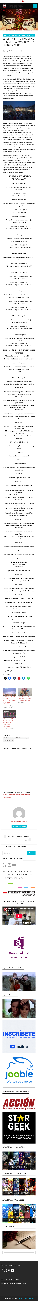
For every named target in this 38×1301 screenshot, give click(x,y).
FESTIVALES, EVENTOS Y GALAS (17, 35)
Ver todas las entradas (19, 826)
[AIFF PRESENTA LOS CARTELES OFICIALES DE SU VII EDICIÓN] (25, 692)
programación (8, 740)
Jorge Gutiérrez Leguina (12, 51)
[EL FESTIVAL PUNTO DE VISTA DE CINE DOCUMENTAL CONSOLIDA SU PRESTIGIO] (9, 714)
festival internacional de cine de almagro (16, 738)
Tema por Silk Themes (26, 1298)
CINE (5, 35)
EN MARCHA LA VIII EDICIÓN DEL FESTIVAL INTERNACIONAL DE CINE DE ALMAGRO (11, 700)
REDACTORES (30, 35)
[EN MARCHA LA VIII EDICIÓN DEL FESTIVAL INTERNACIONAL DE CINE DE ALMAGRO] (9, 692)
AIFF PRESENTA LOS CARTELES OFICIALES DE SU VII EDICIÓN (24, 698)
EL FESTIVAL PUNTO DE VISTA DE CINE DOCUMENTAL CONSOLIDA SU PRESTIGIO (9, 722)
